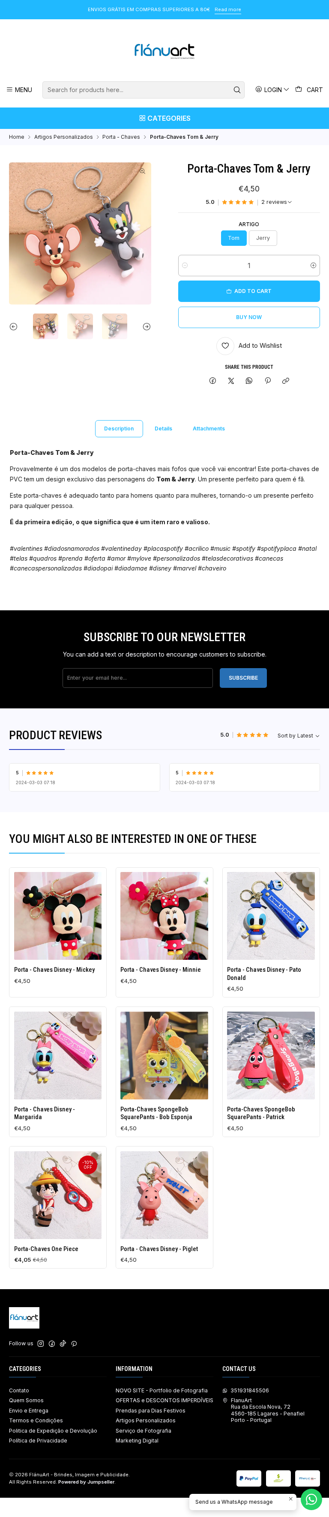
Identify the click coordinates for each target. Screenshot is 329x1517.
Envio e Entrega (28, 1410)
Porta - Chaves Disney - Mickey (54, 970)
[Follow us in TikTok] (63, 1344)
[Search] (237, 90)
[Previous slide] (15, 326)
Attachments (209, 428)
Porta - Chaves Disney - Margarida (44, 1113)
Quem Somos (26, 1400)
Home (16, 137)
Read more (109, 9)
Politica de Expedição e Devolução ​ (54, 1430)
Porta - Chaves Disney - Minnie (160, 970)
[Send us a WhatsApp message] (311, 1499)
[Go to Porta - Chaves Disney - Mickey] (58, 916)
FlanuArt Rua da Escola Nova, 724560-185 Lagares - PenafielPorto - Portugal (268, 1410)
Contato (19, 1390)
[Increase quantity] (313, 265)
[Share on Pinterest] (267, 381)
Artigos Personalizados (63, 137)
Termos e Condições (36, 1420)
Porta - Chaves (121, 137)
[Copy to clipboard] (285, 381)
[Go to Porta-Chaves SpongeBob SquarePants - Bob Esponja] (164, 1055)
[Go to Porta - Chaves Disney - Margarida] (58, 1055)
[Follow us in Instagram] (41, 1344)
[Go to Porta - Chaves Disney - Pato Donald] (271, 916)
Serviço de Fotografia (143, 1430)
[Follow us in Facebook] (52, 1344)
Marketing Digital (137, 1440)
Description (119, 428)
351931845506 (249, 1390)
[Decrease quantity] (185, 265)
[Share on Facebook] (212, 381)
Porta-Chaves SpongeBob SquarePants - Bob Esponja (156, 1113)
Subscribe (243, 678)
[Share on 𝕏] (230, 381)
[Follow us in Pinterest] (74, 1344)
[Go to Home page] (164, 51)
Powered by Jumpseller (86, 1482)
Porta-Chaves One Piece (46, 1249)
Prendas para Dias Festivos (150, 1410)
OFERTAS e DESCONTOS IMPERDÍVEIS (164, 1400)
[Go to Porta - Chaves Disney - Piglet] (164, 1195)
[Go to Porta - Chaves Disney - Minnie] (164, 916)
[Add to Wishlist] (22, 913)
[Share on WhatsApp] (249, 381)
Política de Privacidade (38, 1440)
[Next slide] (144, 326)
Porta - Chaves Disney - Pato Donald (264, 973)
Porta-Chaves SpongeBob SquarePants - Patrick (261, 1113)
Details (163, 428)
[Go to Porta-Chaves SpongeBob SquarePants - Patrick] (271, 1055)
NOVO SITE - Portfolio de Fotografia (162, 1390)
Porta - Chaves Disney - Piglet (159, 1249)
